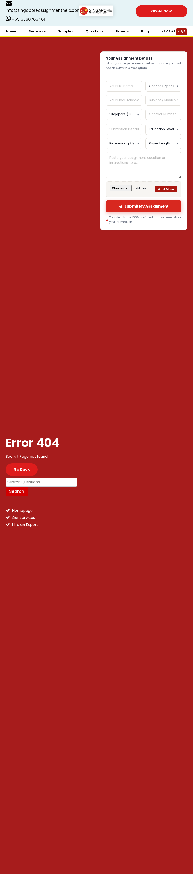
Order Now (161, 11)
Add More (166, 189)
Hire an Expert (25, 524)
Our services (23, 517)
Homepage (22, 510)
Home (11, 31)
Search (16, 491)
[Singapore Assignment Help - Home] (96, 11)
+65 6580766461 (28, 19)
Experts (122, 31)
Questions (95, 31)
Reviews (173, 31)
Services (36, 31)
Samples (65, 31)
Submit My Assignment (146, 206)
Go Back (22, 469)
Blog (145, 31)
